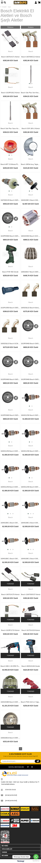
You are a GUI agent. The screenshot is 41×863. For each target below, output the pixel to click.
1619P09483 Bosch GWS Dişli (10, 236)
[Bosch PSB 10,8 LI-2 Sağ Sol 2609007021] (30, 684)
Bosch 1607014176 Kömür (10, 594)
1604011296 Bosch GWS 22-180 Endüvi (10, 451)
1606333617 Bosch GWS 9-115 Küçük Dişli (30, 272)
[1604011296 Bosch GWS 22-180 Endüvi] (10, 433)
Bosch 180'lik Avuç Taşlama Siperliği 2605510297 (30, 164)
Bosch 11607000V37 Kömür (30, 594)
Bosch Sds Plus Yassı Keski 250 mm (10, 128)
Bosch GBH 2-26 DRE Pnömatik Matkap (10, 666)
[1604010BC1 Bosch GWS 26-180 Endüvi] (10, 541)
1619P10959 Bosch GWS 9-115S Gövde (10, 308)
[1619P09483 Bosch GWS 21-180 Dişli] (30, 325)
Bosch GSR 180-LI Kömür (31, 128)
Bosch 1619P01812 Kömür (10, 92)
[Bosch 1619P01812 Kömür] (10, 75)
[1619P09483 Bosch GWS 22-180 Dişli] (10, 361)
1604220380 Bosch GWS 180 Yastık (10, 702)
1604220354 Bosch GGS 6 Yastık (30, 236)
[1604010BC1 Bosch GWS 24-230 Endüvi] (10, 505)
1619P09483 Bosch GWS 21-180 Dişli (30, 343)
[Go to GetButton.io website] (36, 861)
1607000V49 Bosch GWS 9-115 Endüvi (10, 200)
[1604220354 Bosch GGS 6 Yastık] (30, 218)
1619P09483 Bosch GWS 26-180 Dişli (10, 415)
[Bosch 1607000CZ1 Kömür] (30, 39)
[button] (29, 83)
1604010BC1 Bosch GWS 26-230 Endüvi (30, 558)
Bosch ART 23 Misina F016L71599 (10, 164)
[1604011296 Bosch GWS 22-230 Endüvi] (30, 397)
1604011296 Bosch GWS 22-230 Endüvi (30, 415)
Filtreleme (10, 27)
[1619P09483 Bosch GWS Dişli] (10, 218)
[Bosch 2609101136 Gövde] (30, 648)
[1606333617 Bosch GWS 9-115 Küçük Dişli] (30, 254)
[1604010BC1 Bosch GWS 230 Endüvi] (30, 182)
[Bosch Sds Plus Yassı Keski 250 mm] (10, 110)
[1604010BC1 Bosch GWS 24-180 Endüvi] (30, 505)
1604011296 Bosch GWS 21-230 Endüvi (10, 487)
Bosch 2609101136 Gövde (31, 666)
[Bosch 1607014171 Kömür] (10, 39)
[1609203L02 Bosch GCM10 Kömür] (10, 325)
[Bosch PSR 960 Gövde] (10, 254)
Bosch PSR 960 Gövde (10, 272)
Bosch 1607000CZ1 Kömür (30, 57)
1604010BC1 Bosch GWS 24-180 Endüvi (30, 523)
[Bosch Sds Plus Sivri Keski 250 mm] (30, 75)
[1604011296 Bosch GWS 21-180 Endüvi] (30, 433)
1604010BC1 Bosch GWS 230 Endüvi (30, 200)
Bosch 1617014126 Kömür (31, 630)
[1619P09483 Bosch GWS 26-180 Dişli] (10, 397)
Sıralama (30, 27)
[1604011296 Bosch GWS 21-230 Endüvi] (10, 469)
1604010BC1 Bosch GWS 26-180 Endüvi (10, 558)
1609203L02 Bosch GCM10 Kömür (10, 343)
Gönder (37, 761)
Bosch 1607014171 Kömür (10, 57)
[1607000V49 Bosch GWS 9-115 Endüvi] (10, 182)
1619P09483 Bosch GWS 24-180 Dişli (30, 379)
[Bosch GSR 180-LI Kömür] (30, 110)
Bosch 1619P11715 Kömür (10, 630)
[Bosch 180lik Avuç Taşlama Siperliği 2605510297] (30, 146)
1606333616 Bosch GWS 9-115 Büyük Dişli (10, 738)
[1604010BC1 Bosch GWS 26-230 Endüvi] (30, 541)
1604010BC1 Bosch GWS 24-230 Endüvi (10, 523)
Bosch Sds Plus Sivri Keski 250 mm (30, 92)
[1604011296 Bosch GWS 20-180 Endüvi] (30, 469)
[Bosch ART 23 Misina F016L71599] (10, 146)
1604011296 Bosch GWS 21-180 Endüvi (30, 451)
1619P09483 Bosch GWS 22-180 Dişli (10, 379)
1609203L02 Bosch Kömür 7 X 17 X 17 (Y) (30, 308)
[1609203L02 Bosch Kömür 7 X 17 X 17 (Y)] (30, 290)
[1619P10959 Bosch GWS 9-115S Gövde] (10, 290)
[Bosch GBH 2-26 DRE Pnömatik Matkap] (10, 648)
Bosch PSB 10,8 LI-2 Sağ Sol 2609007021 (30, 702)
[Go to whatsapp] (36, 856)
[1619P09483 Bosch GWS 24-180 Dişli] (30, 361)
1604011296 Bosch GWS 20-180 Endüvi (30, 487)
